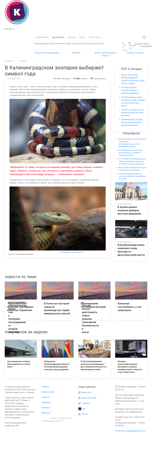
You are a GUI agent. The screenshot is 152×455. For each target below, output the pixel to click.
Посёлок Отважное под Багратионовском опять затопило (132, 112)
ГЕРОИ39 (76, 53)
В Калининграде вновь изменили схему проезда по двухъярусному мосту (69, 43)
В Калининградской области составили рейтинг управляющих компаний (132, 176)
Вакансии (46, 413)
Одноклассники (89, 398)
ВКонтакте (86, 392)
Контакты (46, 407)
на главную (65, 252)
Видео (82, 37)
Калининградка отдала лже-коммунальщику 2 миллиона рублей (132, 122)
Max (83, 408)
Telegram (85, 403)
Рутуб (84, 414)
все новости (77, 252)
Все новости (58, 37)
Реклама (72, 37)
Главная (45, 386)
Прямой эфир (42, 37)
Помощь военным (134, 53)
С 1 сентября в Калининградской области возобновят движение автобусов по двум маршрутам (132, 161)
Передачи (46, 402)
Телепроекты (95, 37)
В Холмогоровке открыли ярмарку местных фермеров (130, 90)
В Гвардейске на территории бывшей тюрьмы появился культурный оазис (130, 152)
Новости (46, 397)
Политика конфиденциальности (130, 431)
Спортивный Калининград (46, 53)
